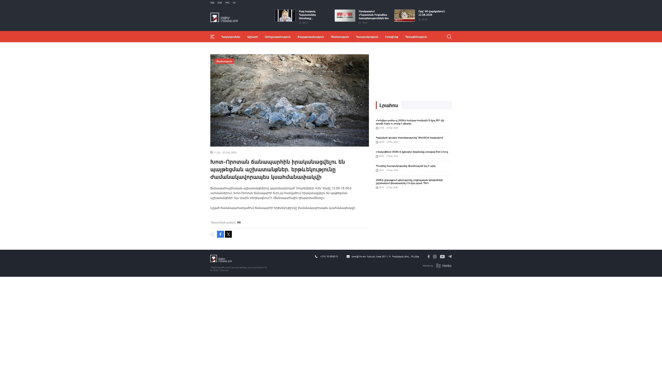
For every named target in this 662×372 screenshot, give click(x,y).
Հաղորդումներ (230, 36)
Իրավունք (391, 36)
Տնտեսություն (340, 36)
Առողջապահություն (277, 36)
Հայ (212, 2)
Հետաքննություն (416, 36)
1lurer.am (224, 270)
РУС (227, 2)
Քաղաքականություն (311, 36)
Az (234, 2)
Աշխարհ (252, 36)
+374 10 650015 (329, 256)
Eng (220, 2)
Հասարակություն (367, 36)
